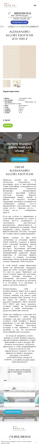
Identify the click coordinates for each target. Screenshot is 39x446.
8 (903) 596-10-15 (21, 436)
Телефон (7, 390)
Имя (5, 380)
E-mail (5, 400)
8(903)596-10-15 (22, 13)
